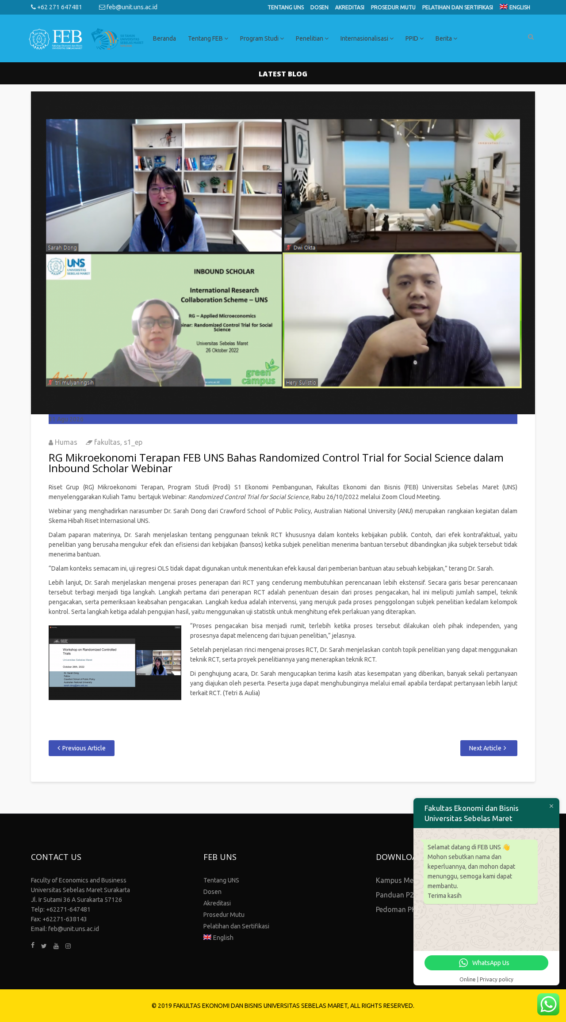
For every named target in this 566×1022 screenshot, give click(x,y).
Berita (444, 38)
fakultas (107, 442)
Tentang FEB (206, 38)
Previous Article (84, 748)
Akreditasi (349, 7)
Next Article (485, 748)
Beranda (164, 38)
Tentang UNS (286, 7)
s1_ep (133, 442)
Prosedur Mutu (393, 7)
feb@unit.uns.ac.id (131, 7)
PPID (412, 38)
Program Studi (260, 38)
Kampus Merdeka (404, 880)
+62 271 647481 (59, 7)
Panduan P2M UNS (406, 895)
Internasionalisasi (365, 38)
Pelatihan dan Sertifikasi (457, 7)
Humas (66, 442)
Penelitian (310, 38)
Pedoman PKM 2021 (408, 909)
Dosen (319, 7)
